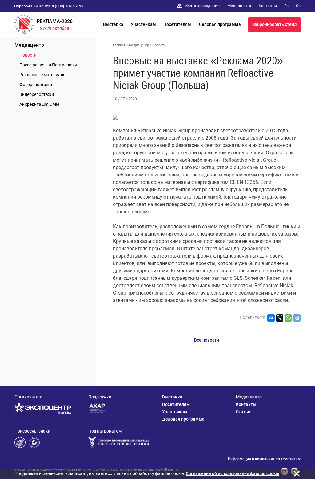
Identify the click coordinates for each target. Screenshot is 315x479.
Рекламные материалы (42, 74)
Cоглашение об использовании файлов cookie (232, 473)
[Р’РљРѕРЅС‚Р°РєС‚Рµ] (271, 318)
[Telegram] (297, 318)
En (286, 5)
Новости (28, 55)
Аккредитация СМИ (39, 104)
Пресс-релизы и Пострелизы (48, 64)
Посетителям (177, 24)
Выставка (113, 24)
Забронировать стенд (274, 24)
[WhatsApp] (288, 318)
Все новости (206, 340)
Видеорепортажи (36, 94)
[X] (279, 318)
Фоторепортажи (35, 84)
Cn (298, 5)
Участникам (143, 24)
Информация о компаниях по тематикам (264, 459)
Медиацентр (29, 45)
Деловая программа (219, 24)
